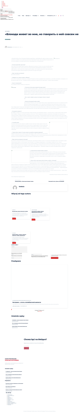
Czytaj (14, 218)
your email (11, 17)
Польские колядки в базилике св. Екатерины (14, 383)
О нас (3, 1)
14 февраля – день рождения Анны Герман (14, 371)
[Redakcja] (6, 47)
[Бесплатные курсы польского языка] (20, 202)
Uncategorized (34, 209)
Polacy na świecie (11, 402)
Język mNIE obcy (11, 395)
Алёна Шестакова (16, 306)
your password (11, 12)
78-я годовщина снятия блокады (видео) (20, 323)
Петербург (3, 3)
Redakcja (10, 47)
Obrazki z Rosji (10, 399)
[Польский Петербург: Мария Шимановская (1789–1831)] (40, 202)
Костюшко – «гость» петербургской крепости (26, 302)
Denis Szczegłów (9, 384)
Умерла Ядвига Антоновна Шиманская (19, 326)
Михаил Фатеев (15, 324)
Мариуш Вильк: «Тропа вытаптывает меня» (24, 181)
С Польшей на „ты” (5, 5)
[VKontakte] (8, 366)
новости (13, 209)
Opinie (9, 400)
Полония (3, 4)
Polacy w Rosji (10, 403)
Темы (3, 2)
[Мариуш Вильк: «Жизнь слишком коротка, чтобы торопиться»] (20, 225)
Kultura (9, 397)
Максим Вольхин (15, 321)
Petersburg (10, 401)
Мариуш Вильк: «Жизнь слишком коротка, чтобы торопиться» (19, 235)
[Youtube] (10, 366)
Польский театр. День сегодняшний (56, 181)
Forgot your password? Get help (6, 14)
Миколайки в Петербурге (10, 386)
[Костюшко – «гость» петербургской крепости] (39, 281)
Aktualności (10, 394)
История (7, 31)
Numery (9, 398)
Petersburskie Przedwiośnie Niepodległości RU (21, 300)
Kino (8, 396)
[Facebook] (5, 366)
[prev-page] (11, 309)
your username (11, 11)
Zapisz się (26, 348)
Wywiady (9, 404)
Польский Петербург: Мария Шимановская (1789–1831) (38, 212)
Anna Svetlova (15, 327)
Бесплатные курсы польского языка (20, 211)
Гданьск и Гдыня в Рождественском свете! (14, 389)
